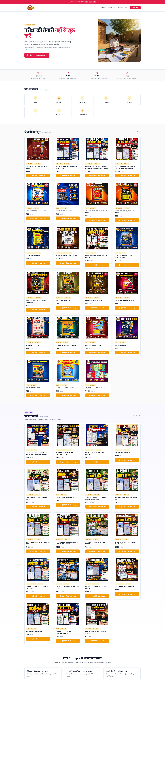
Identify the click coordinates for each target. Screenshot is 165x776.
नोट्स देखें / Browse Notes (36, 55)
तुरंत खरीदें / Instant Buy (39, 175)
